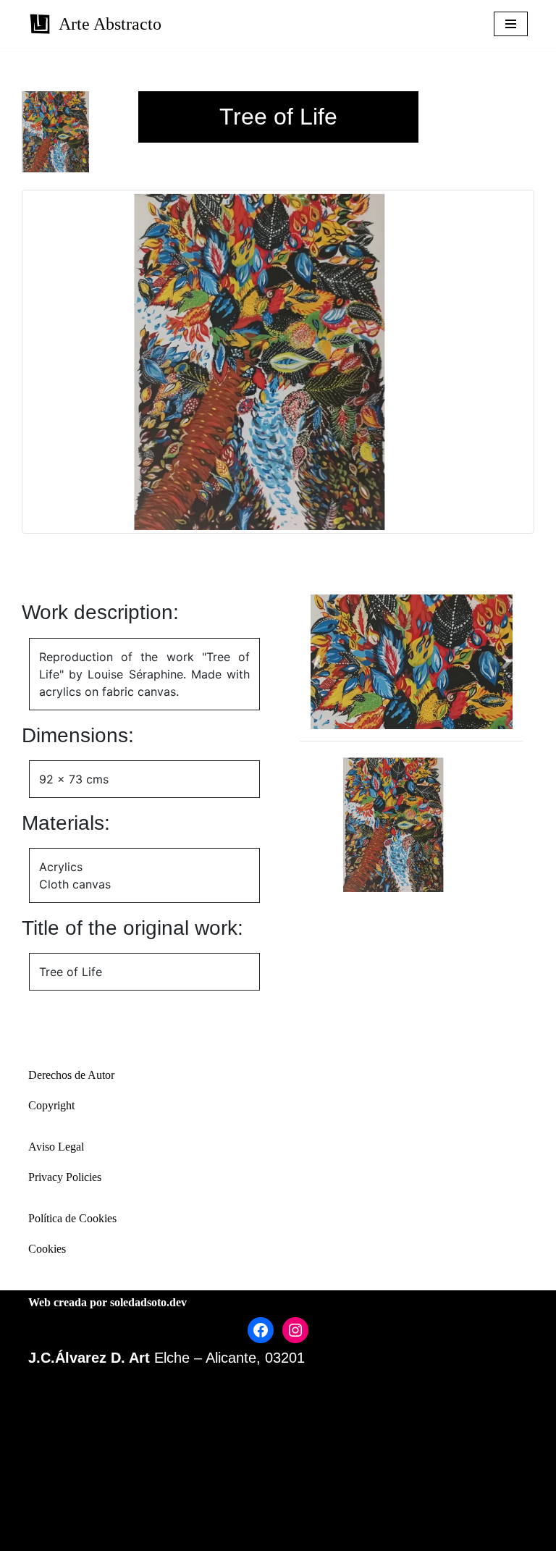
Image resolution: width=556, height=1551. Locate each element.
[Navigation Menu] (511, 24)
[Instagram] (295, 1330)
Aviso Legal (56, 1146)
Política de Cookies (72, 1218)
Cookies (47, 1249)
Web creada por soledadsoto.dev (107, 1302)
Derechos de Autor (71, 1075)
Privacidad (251, 1494)
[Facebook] (261, 1330)
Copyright (51, 1105)
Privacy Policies (64, 1177)
